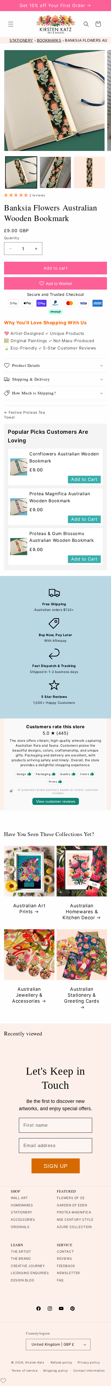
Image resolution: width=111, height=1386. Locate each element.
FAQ (60, 1280)
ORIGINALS (20, 1227)
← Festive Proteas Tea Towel (24, 414)
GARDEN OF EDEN (72, 1205)
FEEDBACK (66, 1266)
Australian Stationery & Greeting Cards (81, 995)
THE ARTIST (21, 1251)
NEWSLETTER (68, 1273)
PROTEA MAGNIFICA (74, 1212)
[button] (11, 24)
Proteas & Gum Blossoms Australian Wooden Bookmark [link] (61, 537)
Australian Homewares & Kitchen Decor (80, 911)
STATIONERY (21, 40)
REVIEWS (64, 1259)
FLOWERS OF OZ (71, 1198)
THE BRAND (21, 1259)
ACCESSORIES (23, 1219)
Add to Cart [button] (84, 479)
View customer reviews (55, 801)
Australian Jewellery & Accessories (27, 995)
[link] (18, 467)
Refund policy (61, 1362)
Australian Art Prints (29, 908)
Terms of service (25, 1370)
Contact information (89, 1370)
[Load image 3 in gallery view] (89, 172)
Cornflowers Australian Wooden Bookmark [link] (64, 457)
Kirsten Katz (34, 1362)
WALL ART (19, 1198)
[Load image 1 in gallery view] (21, 172)
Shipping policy (55, 1370)
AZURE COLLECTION (74, 1227)
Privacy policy (89, 1362)
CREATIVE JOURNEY (28, 1266)
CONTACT (65, 1251)
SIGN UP (56, 1166)
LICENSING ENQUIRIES (30, 1273)
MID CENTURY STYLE (75, 1219)
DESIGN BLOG (22, 1280)
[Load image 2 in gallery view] (55, 172)
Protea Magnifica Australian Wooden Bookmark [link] (59, 497)
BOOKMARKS (49, 40)
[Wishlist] (3, 1380)
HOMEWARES (22, 1205)
